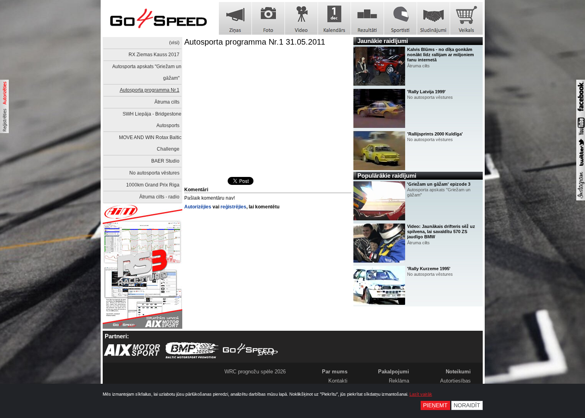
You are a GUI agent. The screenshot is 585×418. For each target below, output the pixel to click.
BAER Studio (165, 161)
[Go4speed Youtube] (580, 135)
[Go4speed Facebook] (580, 112)
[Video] (301, 18)
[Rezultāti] (367, 18)
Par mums (334, 372)
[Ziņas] (235, 18)
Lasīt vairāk (421, 394)
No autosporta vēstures (154, 173)
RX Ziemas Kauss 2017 (154, 54)
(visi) (174, 42)
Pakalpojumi (393, 372)
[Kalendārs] (334, 18)
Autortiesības (455, 381)
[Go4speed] (158, 18)
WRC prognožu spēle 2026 (255, 372)
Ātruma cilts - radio (159, 197)
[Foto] (268, 18)
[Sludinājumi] (433, 18)
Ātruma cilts (166, 102)
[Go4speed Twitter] (580, 167)
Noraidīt (467, 405)
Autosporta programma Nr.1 (149, 90)
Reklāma (399, 381)
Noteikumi (458, 372)
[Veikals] (466, 18)
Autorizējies (197, 207)
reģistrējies (233, 207)
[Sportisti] (400, 18)
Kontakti (337, 381)
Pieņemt (435, 405)
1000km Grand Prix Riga (152, 185)
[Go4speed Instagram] (580, 198)
